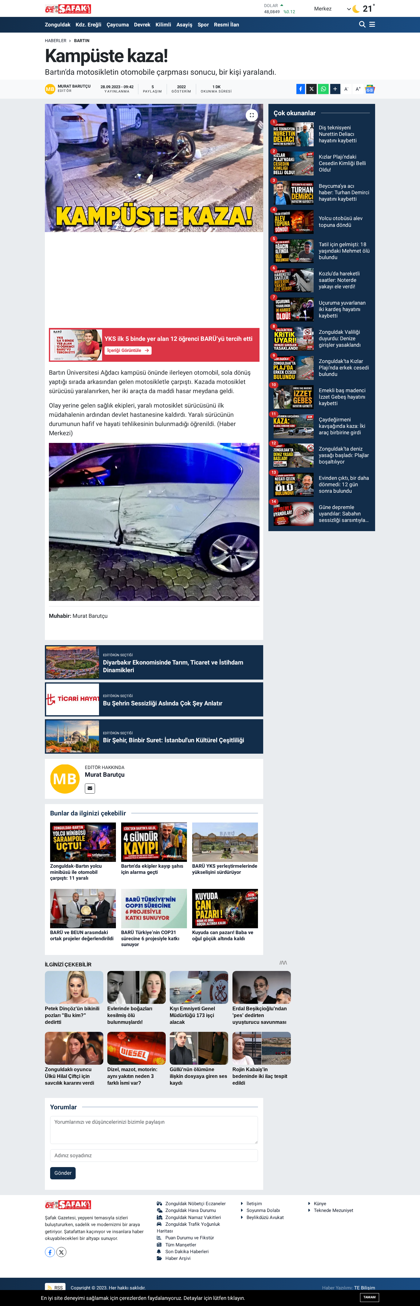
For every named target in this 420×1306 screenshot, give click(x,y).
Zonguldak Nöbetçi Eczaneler (195, 1203)
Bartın (81, 40)
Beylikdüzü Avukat (265, 1217)
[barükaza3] (154, 521)
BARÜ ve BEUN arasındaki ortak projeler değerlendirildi (81, 935)
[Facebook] (50, 1252)
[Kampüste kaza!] (154, 168)
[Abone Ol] (370, 89)
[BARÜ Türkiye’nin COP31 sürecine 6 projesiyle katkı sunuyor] (154, 908)
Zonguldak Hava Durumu (190, 1210)
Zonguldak (57, 25)
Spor (203, 25)
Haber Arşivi (178, 1258)
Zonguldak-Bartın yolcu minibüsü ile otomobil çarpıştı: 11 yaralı (76, 872)
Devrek (142, 25)
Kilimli (163, 25)
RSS (58, 1288)
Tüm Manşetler (180, 1245)
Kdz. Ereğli (88, 25)
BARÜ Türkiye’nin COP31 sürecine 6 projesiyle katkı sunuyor (150, 938)
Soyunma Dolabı (263, 1210)
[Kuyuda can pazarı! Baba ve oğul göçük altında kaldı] (225, 908)
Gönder (63, 1173)
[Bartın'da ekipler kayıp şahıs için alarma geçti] (154, 841)
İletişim (254, 1203)
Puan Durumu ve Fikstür (189, 1238)
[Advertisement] (161, 279)
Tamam (369, 1297)
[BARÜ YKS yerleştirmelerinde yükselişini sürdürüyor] (225, 841)
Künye (320, 1203)
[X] (61, 1252)
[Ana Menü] (371, 24)
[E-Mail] (90, 788)
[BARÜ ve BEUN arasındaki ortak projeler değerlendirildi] (83, 908)
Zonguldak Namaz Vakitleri (193, 1217)
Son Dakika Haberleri (187, 1251)
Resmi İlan (226, 25)
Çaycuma (118, 25)
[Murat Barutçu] (65, 778)
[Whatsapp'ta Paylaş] (323, 89)
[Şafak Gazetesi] (68, 8)
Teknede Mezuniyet (333, 1210)
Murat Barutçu (105, 774)
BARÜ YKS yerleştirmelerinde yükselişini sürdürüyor (224, 869)
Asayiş (184, 25)
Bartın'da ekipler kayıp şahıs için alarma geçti (152, 869)
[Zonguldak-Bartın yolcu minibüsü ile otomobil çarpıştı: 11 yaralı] (83, 841)
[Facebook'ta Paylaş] (300, 89)
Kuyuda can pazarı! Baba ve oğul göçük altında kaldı (222, 935)
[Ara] (363, 24)
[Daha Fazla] (335, 89)
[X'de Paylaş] (311, 89)
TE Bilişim (364, 1288)
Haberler (55, 40)
